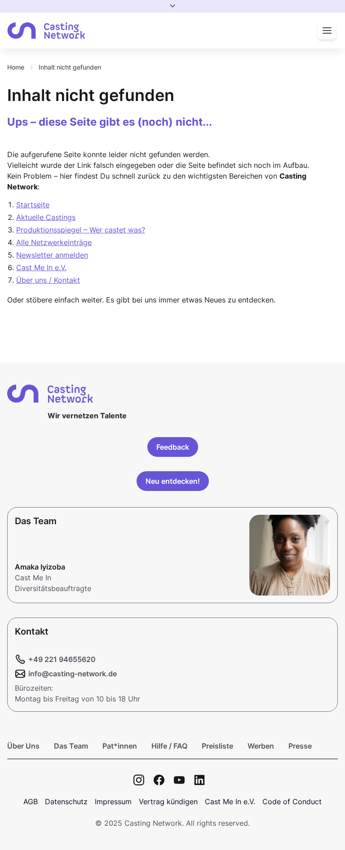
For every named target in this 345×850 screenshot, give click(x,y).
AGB (30, 801)
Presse (300, 745)
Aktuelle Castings (45, 217)
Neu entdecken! (173, 481)
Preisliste (217, 745)
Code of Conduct (292, 801)
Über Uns (23, 745)
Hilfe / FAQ (169, 745)
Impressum (113, 801)
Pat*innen (119, 745)
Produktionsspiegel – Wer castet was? (80, 229)
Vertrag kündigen (168, 801)
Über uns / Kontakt (48, 280)
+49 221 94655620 (62, 659)
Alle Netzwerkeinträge (54, 242)
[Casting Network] (46, 31)
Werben (261, 745)
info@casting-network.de (72, 673)
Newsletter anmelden (52, 254)
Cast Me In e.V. (41, 267)
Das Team (71, 745)
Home (15, 67)
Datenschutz (66, 801)
